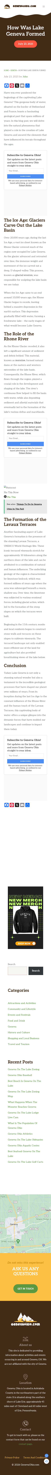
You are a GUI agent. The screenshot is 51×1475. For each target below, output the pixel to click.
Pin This (11, 497)
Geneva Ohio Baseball (20, 1075)
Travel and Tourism (18, 1044)
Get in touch (26, 1288)
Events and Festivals (19, 1015)
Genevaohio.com (24, 6)
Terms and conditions (34, 1457)
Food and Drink (16, 1020)
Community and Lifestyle (22, 1009)
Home (6, 70)
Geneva (13, 70)
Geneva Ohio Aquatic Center (23, 1145)
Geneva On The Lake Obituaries (25, 1139)
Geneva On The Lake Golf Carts (25, 1162)
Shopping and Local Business (23, 1038)
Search (11, 964)
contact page (25, 1444)
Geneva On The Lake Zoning (23, 1069)
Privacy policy (12, 1457)
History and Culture (19, 1032)
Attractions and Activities (22, 1003)
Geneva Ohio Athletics (20, 1133)
